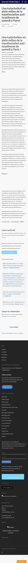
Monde (3, 436)
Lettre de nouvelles (7, 420)
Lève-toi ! (10, 26)
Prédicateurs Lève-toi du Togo (10, 407)
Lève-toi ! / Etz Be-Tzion (10, 2)
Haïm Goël (6, 24)
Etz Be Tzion (5, 431)
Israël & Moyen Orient (7, 433)
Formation (4, 354)
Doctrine (4, 410)
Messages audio (6, 415)
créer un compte (10, 314)
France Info (16, 221)
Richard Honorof (6, 404)
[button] (25, 2)
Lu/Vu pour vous (6, 418)
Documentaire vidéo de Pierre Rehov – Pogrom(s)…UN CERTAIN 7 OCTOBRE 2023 (13, 294)
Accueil (3, 349)
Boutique (4, 357)
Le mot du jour (5, 425)
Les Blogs (4, 352)
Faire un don (7, 387)
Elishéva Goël (5, 399)
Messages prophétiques (8, 412)
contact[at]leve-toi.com (8, 512)
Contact (4, 360)
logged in (10, 333)
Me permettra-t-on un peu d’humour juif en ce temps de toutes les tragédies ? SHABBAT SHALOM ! (13, 265)
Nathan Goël (5, 402)
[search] (19, 2)
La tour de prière (6, 423)
